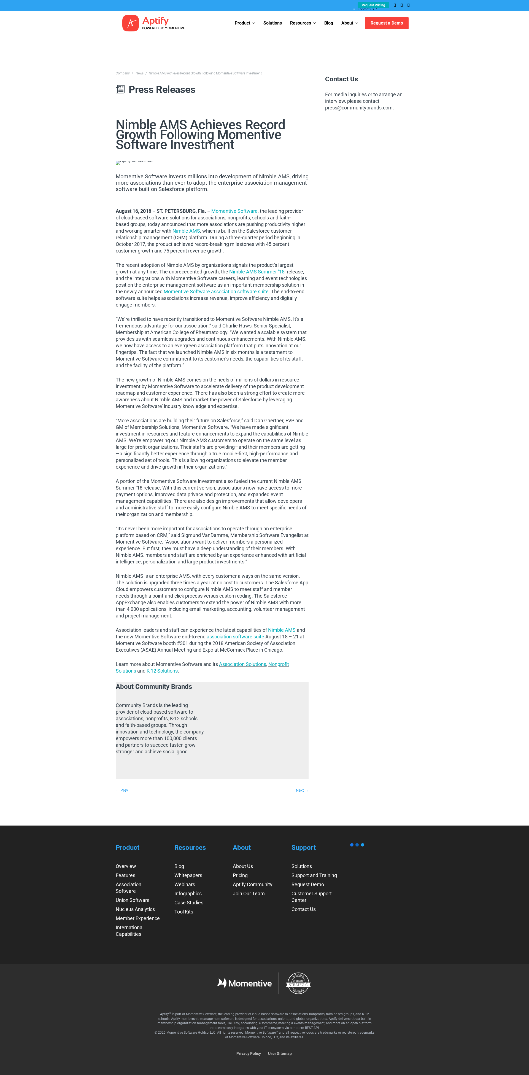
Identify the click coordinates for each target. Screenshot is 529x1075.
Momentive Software (234, 211)
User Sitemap (280, 1053)
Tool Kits (183, 912)
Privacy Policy (248, 1053)
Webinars (184, 884)
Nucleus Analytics (135, 909)
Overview (126, 866)
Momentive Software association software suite (216, 291)
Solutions (272, 23)
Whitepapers (188, 875)
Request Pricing (373, 5)
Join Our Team (249, 893)
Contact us (366, 9)
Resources (300, 23)
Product (242, 23)
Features (125, 875)
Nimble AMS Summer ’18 (257, 272)
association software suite (235, 636)
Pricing (240, 875)
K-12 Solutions (162, 671)
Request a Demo (387, 23)
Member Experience (138, 918)
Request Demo (308, 884)
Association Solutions (242, 664)
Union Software (133, 900)
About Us (243, 866)
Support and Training (314, 875)
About (347, 23)
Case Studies (188, 902)
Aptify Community (252, 884)
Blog (328, 23)
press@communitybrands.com (359, 108)
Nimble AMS (186, 231)
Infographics (188, 893)
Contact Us (304, 909)
